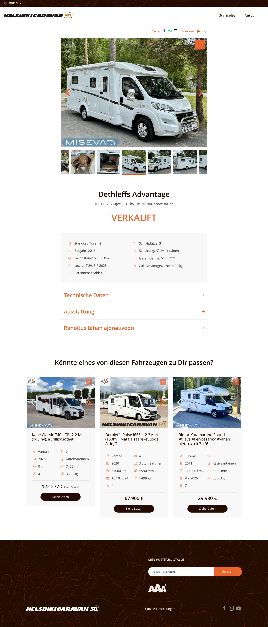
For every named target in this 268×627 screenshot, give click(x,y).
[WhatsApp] (170, 31)
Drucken (188, 31)
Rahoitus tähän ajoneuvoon (99, 327)
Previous (67, 92)
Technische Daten (86, 295)
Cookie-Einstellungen (160, 609)
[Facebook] (164, 31)
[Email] (176, 31)
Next (200, 92)
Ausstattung (79, 311)
